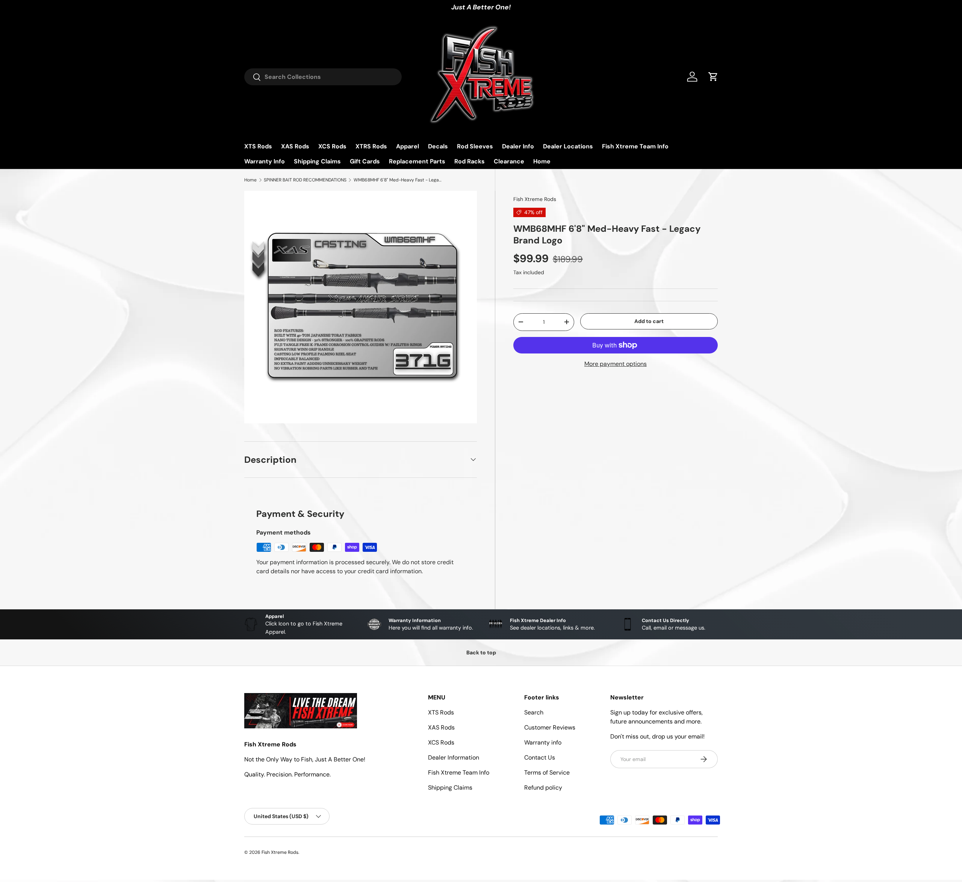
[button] (713, 76)
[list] (360, 307)
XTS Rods (258, 146)
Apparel (407, 146)
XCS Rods (332, 146)
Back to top (481, 652)
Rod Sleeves (475, 146)
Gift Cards (365, 161)
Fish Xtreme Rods (534, 199)
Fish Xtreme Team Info (635, 146)
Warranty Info (264, 161)
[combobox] (323, 76)
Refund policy (543, 787)
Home (542, 161)
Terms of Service (547, 772)
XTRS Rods (371, 146)
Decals (438, 146)
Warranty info (542, 742)
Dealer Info (518, 146)
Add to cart (649, 321)
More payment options (615, 364)
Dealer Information (453, 757)
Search (533, 712)
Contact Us (539, 757)
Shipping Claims (317, 161)
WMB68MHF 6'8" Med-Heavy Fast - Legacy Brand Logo (399, 180)
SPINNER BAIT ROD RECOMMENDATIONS (305, 180)
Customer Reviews (549, 727)
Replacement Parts (417, 161)
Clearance (509, 161)
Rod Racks (469, 161)
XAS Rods (295, 146)
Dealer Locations (568, 146)
